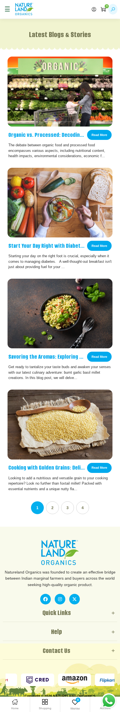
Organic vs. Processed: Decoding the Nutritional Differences (46, 135)
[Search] (112, 9)
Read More (99, 135)
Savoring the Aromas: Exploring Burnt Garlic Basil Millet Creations (46, 356)
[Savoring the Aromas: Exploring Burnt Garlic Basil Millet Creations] (60, 314)
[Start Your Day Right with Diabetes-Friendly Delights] (60, 203)
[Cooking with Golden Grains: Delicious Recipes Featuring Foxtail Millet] (60, 425)
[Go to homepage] (24, 9)
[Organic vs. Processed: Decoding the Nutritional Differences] (60, 92)
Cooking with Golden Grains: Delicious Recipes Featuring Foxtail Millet (46, 467)
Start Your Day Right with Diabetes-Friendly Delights (46, 245)
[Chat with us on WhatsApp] (108, 700)
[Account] (94, 9)
